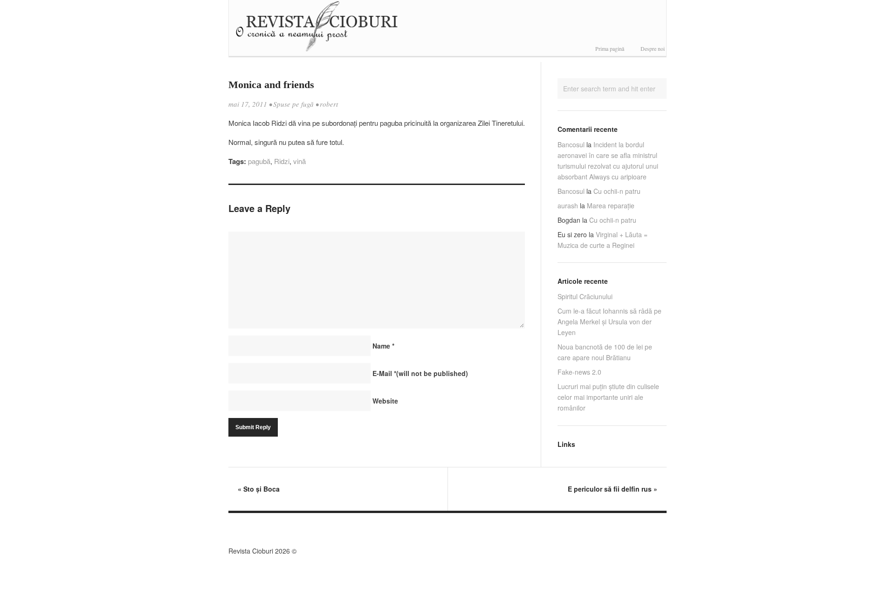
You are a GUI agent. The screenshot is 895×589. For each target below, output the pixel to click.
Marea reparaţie (610, 205)
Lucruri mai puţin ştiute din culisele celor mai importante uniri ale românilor (608, 397)
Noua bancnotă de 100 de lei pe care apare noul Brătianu (605, 352)
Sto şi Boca (259, 488)
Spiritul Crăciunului (585, 296)
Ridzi (281, 161)
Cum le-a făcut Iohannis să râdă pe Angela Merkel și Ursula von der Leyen (609, 321)
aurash (568, 205)
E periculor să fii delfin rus (612, 488)
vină (299, 161)
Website (385, 400)
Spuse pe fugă (293, 104)
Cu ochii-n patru (616, 191)
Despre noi (652, 48)
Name (383, 345)
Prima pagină (609, 48)
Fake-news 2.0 (579, 372)
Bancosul (571, 144)
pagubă (259, 161)
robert (329, 104)
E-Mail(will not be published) (420, 373)
